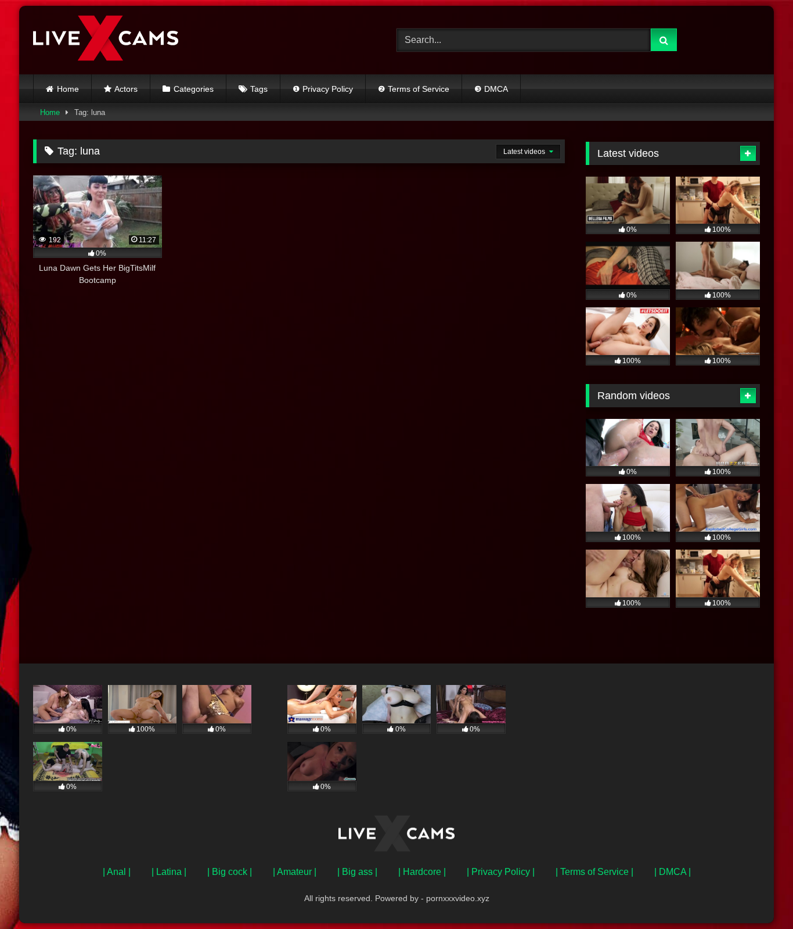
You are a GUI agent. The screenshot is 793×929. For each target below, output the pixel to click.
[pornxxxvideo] (105, 40)
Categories (194, 89)
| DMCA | (672, 872)
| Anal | (117, 872)
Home (68, 89)
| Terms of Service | (594, 872)
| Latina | (169, 872)
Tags (259, 89)
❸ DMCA (491, 89)
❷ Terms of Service (413, 89)
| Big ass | (357, 872)
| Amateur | (294, 872)
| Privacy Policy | (501, 872)
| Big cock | (229, 872)
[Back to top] (757, 894)
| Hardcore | (422, 872)
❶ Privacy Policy (323, 89)
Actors (126, 89)
